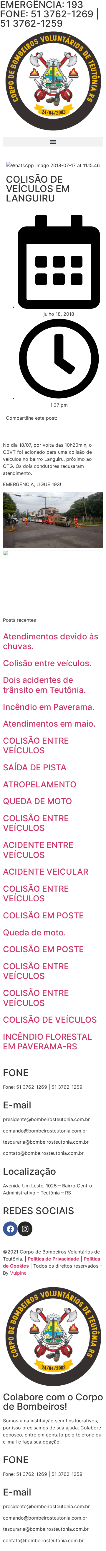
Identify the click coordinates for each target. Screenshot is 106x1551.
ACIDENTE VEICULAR (45, 872)
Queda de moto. (34, 932)
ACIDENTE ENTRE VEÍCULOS (38, 850)
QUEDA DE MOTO (37, 801)
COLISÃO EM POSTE (43, 915)
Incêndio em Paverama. (49, 707)
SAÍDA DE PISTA (35, 767)
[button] (53, 142)
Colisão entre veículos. (47, 663)
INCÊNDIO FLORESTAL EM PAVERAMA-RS (47, 1042)
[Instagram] (25, 1228)
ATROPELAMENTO (40, 784)
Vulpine (18, 1273)
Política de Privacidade (53, 1259)
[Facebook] (10, 1228)
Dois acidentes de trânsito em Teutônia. (44, 685)
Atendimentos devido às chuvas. (50, 641)
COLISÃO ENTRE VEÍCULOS (36, 746)
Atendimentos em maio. (49, 724)
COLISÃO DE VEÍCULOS (50, 1020)
